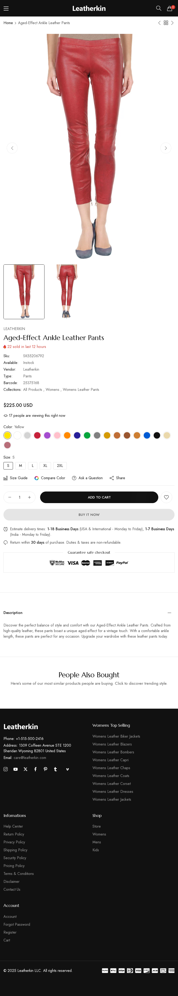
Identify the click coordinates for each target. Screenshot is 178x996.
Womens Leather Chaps (111, 768)
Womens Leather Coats (110, 775)
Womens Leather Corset (111, 783)
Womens (99, 834)
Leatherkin (14, 328)
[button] (166, 148)
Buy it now (89, 514)
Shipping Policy (15, 850)
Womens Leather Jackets (111, 799)
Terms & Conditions (18, 873)
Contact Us (11, 889)
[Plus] (29, 497)
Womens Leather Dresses (112, 791)
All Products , (33, 389)
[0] (169, 8)
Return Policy (13, 834)
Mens (96, 842)
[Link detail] (5, 769)
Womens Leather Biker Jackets (116, 736)
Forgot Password (16, 924)
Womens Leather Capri (110, 760)
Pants (27, 376)
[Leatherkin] (89, 8)
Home (8, 23)
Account (9, 916)
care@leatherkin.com (24, 757)
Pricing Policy (14, 865)
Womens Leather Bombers (113, 752)
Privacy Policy (14, 842)
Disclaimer (11, 881)
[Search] (158, 8)
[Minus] (10, 497)
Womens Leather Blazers (112, 744)
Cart (6, 940)
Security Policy (14, 858)
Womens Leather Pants (81, 389)
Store (96, 826)
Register (9, 932)
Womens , (54, 389)
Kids (95, 850)
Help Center (13, 826)
